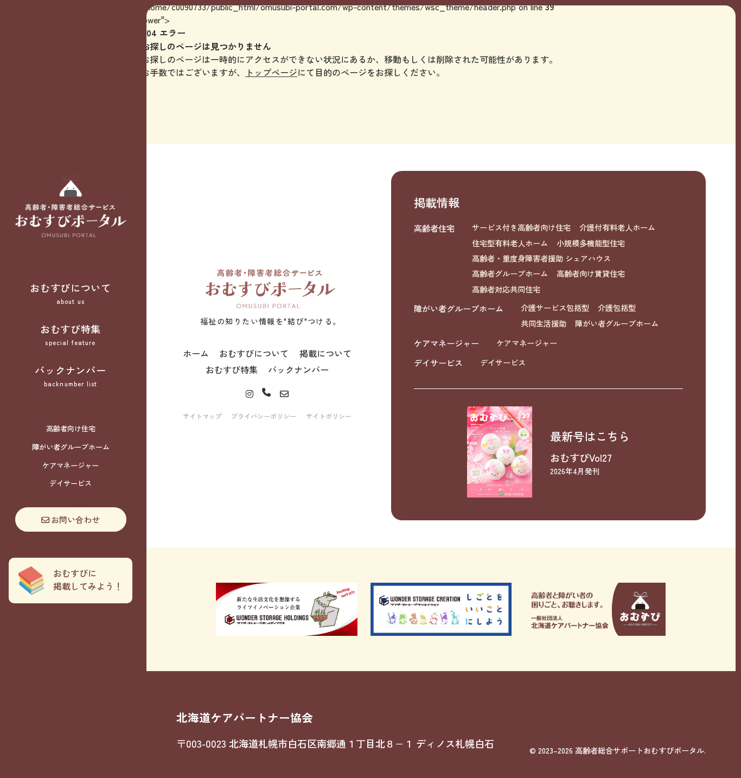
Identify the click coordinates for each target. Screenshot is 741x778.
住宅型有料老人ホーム (510, 243)
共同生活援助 (543, 323)
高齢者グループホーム (510, 273)
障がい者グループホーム (71, 447)
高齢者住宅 (434, 228)
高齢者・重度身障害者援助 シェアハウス (541, 258)
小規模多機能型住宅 (591, 243)
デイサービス (70, 483)
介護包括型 (617, 307)
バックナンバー (70, 375)
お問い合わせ (75, 519)
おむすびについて (70, 292)
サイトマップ (202, 415)
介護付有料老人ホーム (617, 227)
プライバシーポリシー (263, 415)
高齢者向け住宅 (70, 428)
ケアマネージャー (70, 465)
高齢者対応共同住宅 (506, 289)
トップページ (271, 72)
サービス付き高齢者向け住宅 (521, 227)
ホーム (196, 353)
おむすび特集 (70, 334)
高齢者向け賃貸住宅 (591, 273)
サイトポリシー (329, 415)
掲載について (325, 353)
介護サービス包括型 (555, 307)
